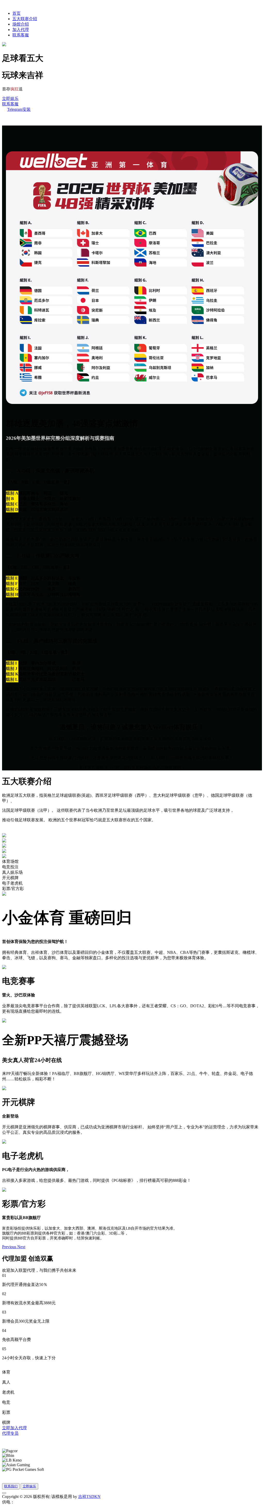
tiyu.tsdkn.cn (24, 1502)
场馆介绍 (20, 24)
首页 (16, 13)
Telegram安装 (19, 109)
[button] (9, 1247)
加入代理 (20, 29)
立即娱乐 (10, 98)
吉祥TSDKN (89, 1496)
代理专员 (10, 1433)
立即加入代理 (14, 1428)
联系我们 (11, 1486)
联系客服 (20, 35)
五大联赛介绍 (24, 19)
